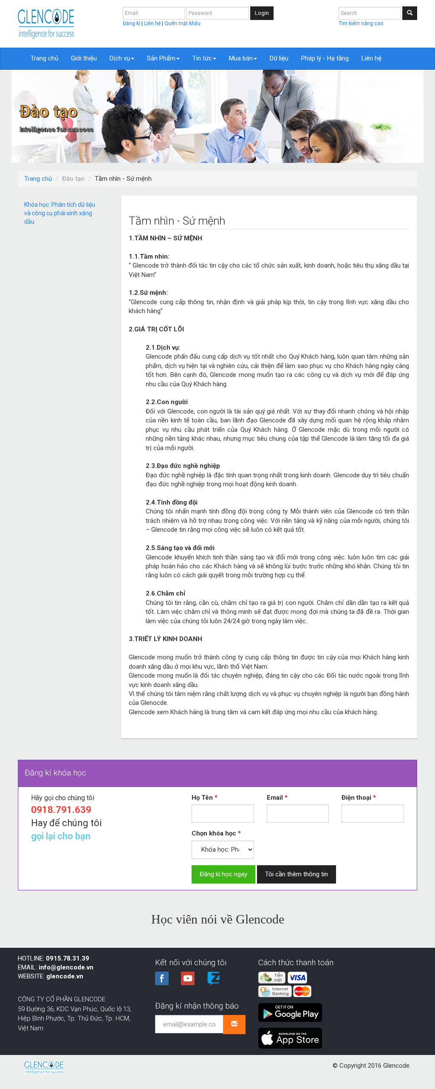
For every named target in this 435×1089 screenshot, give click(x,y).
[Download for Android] (292, 1009)
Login (262, 13)
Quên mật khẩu (182, 23)
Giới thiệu (84, 58)
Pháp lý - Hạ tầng (325, 58)
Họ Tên (202, 797)
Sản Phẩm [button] (161, 58)
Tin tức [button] (202, 58)
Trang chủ (44, 58)
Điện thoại (356, 797)
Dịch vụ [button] (120, 58)
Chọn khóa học (214, 833)
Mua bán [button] (241, 58)
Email (275, 797)
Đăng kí (132, 23)
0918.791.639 (61, 809)
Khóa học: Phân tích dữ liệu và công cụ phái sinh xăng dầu (59, 213)
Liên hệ (153, 23)
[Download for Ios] (290, 1035)
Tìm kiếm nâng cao (361, 23)
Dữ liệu (279, 58)
